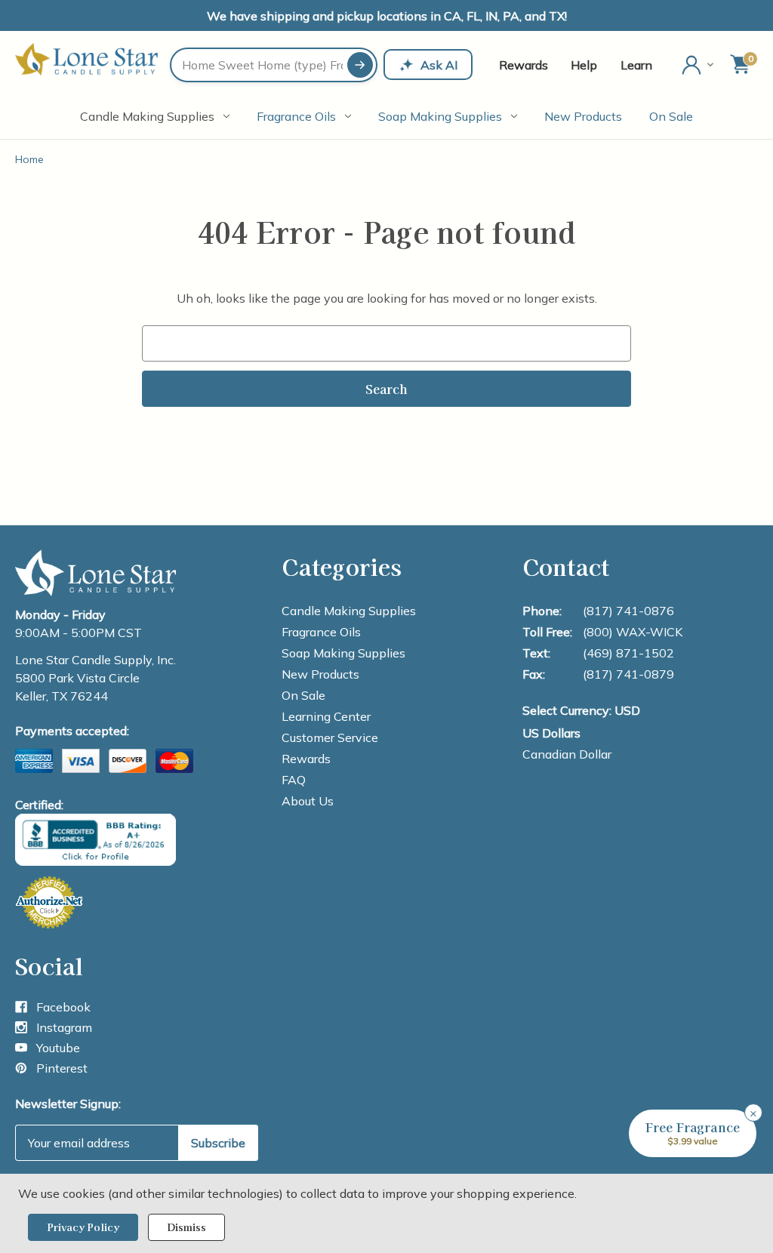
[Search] (360, 65)
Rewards (523, 64)
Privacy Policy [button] (83, 1227)
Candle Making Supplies (147, 116)
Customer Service (330, 737)
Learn (636, 64)
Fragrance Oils (296, 116)
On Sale (671, 116)
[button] (692, 1133)
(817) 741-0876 (628, 610)
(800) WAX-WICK (632, 631)
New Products (583, 116)
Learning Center (326, 716)
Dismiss (186, 1227)
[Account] (699, 65)
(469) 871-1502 (628, 652)
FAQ (294, 779)
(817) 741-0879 (628, 674)
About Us (308, 800)
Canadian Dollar (566, 754)
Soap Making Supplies (440, 116)
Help (584, 64)
